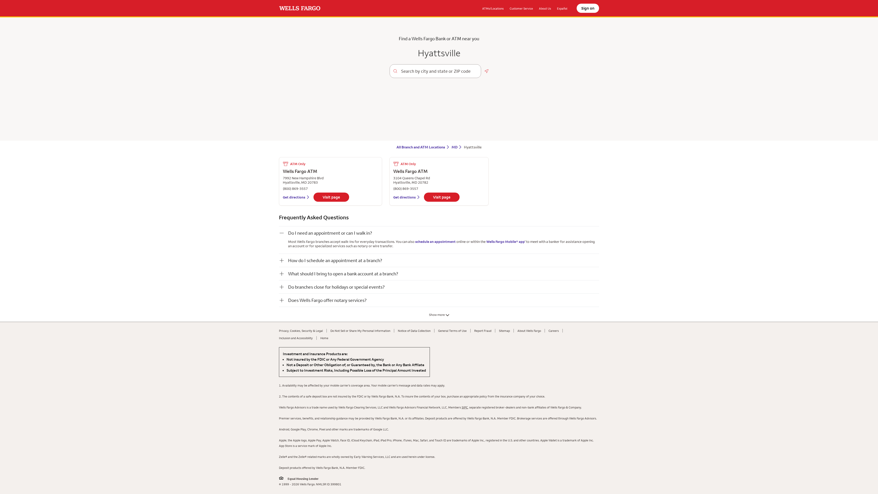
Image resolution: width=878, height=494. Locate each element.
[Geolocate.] (486, 71)
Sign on (587, 8)
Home (324, 338)
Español (562, 8)
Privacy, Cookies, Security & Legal (301, 331)
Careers (554, 331)
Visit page (331, 197)
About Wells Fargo (529, 331)
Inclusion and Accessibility (296, 338)
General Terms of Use (452, 331)
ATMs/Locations (493, 8)
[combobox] (439, 71)
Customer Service (521, 8)
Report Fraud (482, 331)
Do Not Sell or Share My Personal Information (360, 331)
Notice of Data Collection (414, 331)
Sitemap (504, 331)
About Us (545, 8)
